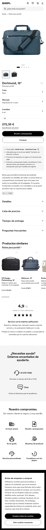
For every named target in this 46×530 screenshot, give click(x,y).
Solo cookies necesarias (23, 522)
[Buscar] (4, 8)
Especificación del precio (10, 128)
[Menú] (42, 3)
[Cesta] (38, 3)
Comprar (23, 140)
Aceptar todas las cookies (23, 516)
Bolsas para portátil (15, 14)
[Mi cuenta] (28, 3)
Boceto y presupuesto (23, 133)
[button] (6, 74)
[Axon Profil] (6, 3)
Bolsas (4, 14)
